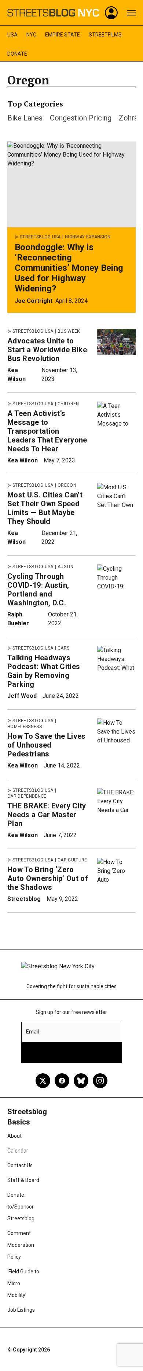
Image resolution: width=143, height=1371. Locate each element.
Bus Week (69, 331)
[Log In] (111, 13)
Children (68, 404)
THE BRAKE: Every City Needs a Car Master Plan (46, 814)
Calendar (17, 1151)
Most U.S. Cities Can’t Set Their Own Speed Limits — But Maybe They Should (44, 508)
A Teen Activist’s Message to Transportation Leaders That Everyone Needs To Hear (47, 431)
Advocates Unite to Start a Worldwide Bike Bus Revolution (47, 349)
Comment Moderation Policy (20, 1245)
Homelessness (24, 726)
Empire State (62, 35)
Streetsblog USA (40, 237)
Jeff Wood (22, 695)
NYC (31, 35)
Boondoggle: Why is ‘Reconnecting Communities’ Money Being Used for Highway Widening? (69, 268)
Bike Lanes (25, 117)
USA (12, 35)
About (14, 1136)
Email (32, 1032)
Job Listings (21, 1310)
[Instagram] (100, 1080)
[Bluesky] (81, 1080)
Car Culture (72, 860)
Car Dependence (26, 796)
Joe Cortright (33, 300)
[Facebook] (62, 1080)
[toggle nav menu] (131, 12)
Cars (63, 648)
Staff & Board (23, 1180)
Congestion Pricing (80, 117)
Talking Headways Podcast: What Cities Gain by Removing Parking (43, 671)
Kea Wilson (22, 460)
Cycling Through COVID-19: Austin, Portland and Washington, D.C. (38, 589)
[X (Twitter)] (43, 1080)
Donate (17, 54)
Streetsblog (24, 898)
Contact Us (20, 1165)
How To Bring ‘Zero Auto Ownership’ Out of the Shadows (47, 878)
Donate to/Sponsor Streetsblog (20, 1206)
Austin (65, 566)
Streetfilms (105, 35)
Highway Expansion (87, 237)
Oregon (67, 485)
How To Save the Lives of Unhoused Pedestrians (46, 745)
